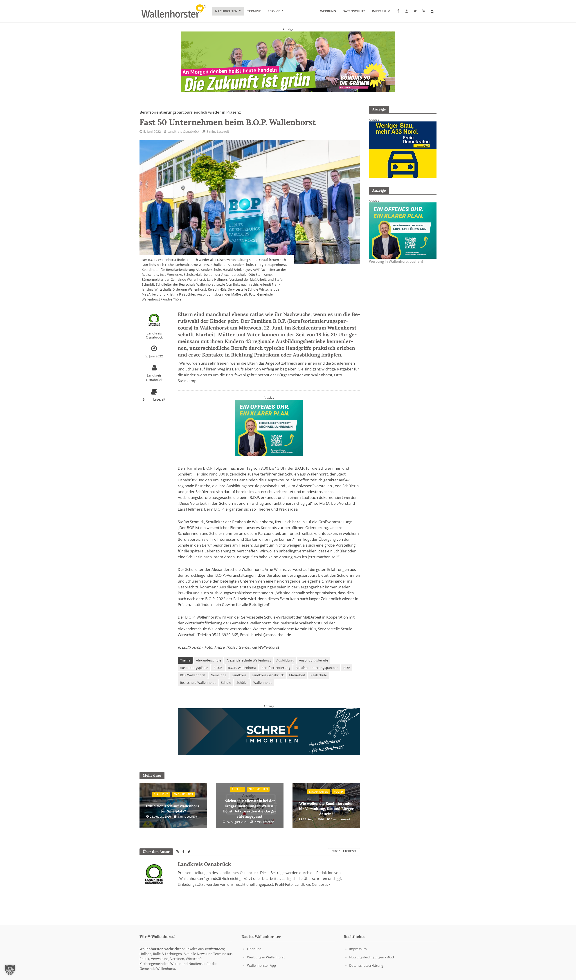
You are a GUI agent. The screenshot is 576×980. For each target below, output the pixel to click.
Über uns (254, 948)
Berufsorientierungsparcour (317, 668)
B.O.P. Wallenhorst (242, 668)
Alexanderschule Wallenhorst (249, 660)
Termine (254, 11)
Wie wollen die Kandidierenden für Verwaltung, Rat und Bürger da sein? (326, 806)
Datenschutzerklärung (366, 965)
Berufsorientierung (275, 668)
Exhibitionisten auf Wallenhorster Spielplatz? (173, 806)
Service (274, 11)
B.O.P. (218, 668)
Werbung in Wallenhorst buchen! (396, 261)
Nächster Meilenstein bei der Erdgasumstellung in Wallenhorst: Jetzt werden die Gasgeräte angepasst (250, 806)
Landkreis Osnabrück (183, 131)
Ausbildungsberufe (313, 660)
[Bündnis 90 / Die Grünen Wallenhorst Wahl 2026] (288, 61)
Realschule (318, 675)
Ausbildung (285, 660)
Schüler (242, 682)
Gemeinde (218, 675)
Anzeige (237, 789)
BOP (346, 668)
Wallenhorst (262, 682)
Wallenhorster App (261, 965)
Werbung (328, 11)
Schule (226, 682)
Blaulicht (161, 794)
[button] (10, 970)
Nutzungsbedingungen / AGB (371, 957)
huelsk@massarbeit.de (271, 634)
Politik (338, 792)
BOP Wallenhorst (192, 675)
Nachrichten (226, 11)
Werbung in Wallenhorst (266, 957)
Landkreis (239, 675)
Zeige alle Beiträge (344, 851)
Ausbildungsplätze (194, 668)
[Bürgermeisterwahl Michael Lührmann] (269, 427)
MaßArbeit (297, 675)
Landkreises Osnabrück (238, 872)
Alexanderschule (208, 660)
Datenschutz (354, 11)
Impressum (381, 11)
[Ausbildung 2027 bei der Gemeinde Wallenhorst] (269, 731)
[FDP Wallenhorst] (402, 149)
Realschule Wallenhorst (198, 682)
